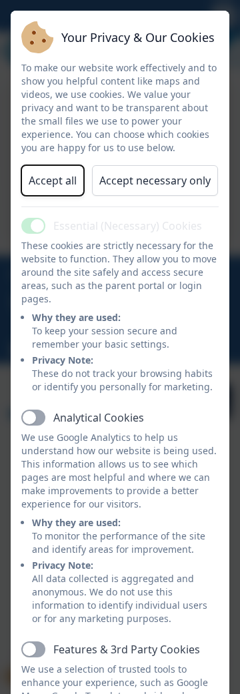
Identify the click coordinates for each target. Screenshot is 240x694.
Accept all (53, 180)
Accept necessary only (155, 180)
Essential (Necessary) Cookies (127, 225)
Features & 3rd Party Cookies (126, 649)
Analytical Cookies (98, 417)
